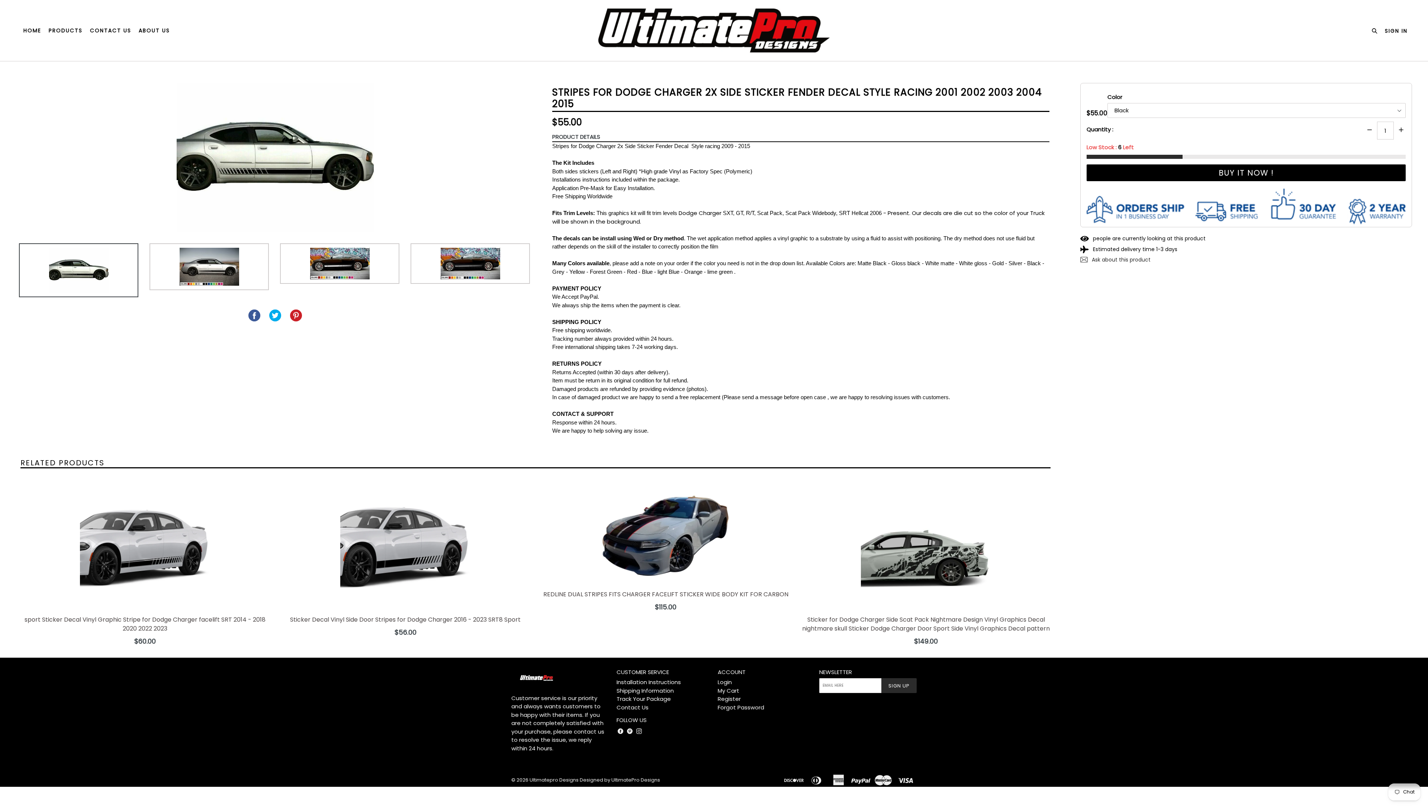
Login (725, 682)
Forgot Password (741, 707)
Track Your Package (644, 699)
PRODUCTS (66, 30)
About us (154, 30)
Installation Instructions (649, 682)
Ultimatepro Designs (554, 779)
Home (32, 30)
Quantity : (1100, 129)
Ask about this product (1120, 259)
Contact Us (633, 707)
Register (729, 699)
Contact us (110, 30)
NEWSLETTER (835, 672)
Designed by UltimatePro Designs (620, 779)
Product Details (576, 137)
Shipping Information (645, 691)
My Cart (728, 691)
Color (1114, 97)
